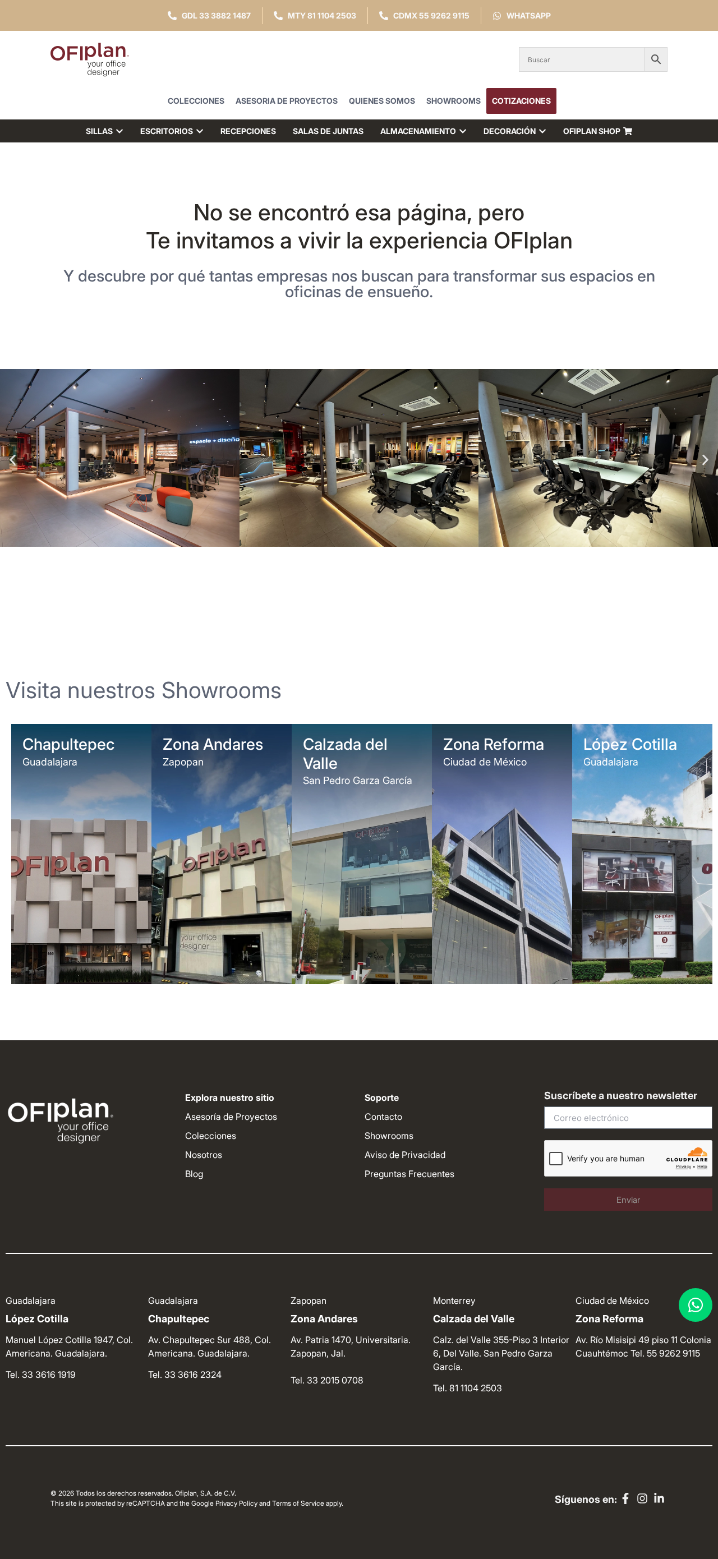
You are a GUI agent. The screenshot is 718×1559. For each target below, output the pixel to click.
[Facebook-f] (625, 1498)
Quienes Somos (382, 100)
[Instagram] (642, 1498)
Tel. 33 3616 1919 (41, 1374)
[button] (13, 460)
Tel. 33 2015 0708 (327, 1380)
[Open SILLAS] (119, 131)
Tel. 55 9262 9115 (665, 1353)
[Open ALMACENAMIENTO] (463, 131)
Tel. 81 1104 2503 (467, 1388)
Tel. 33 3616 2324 (185, 1374)
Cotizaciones (521, 100)
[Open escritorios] (200, 131)
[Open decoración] (542, 131)
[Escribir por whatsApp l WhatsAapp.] (695, 1305)
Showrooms (453, 100)
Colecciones (196, 100)
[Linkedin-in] (659, 1498)
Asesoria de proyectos (287, 100)
